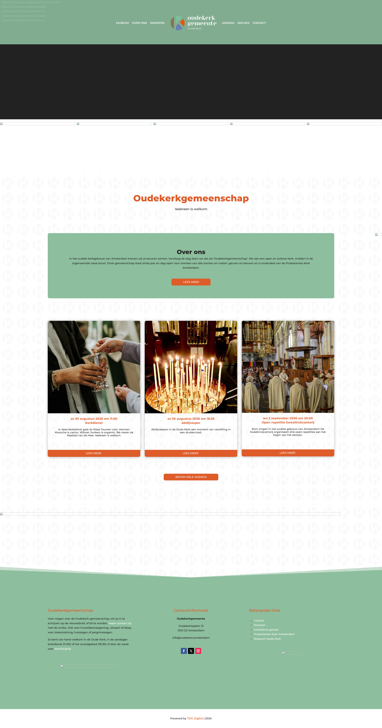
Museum (122, 23)
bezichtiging (62, 648)
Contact (259, 23)
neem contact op (119, 623)
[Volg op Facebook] (184, 651)
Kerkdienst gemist (266, 629)
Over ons (139, 23)
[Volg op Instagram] (198, 651)
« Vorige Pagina (58, 463)
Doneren (259, 625)
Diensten (157, 23)
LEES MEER (191, 282)
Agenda (228, 23)
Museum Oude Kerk (267, 638)
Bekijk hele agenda (191, 477)
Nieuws (243, 23)
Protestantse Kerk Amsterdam (274, 634)
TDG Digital (195, 718)
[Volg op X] (191, 651)
